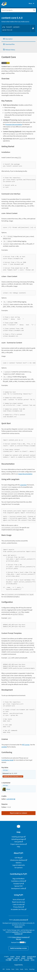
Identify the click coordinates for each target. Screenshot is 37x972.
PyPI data (5, 770)
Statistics (18, 863)
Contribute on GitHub (17, 881)
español (12, 956)
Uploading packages (17, 839)
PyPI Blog (18, 858)
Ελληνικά (17, 958)
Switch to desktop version (18, 948)
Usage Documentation (25, 474)
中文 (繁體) (8, 960)
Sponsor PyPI (18, 886)
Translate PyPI (17, 884)
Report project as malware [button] (18, 813)
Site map (18, 939)
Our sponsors (18, 867)
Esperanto (26, 960)
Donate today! (18, 927)
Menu (30, 3)
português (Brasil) (31, 956)
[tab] (18, 39)
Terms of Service (18, 899)
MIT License (26, 745)
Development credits (17, 888)
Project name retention (17, 844)
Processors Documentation (13, 124)
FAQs (18, 847)
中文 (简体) (30, 958)
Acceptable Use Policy (18, 909)
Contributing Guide (7, 760)
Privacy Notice (17, 907)
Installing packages (18, 837)
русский (15, 960)
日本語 (23, 956)
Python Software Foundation (20, 937)
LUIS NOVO (9, 799)
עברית (20, 960)
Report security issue (18, 902)
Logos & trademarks (18, 865)
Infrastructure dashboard (17, 860)
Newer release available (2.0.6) (12, 776)
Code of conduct (18, 904)
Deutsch (23, 958)
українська (10, 958)
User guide (17, 842)
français (18, 956)
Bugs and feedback (18, 879)
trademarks (15, 932)
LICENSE (4, 747)
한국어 (32, 960)
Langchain (23, 485)
